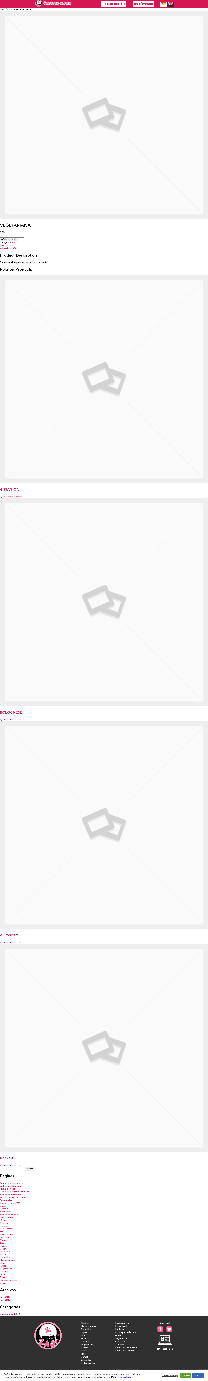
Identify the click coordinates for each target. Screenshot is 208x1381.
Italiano (3, 1246)
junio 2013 (5, 1300)
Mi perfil (4, 1220)
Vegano (4, 1249)
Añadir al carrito (9, 239)
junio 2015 (5, 1297)
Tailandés (4, 1272)
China (3, 1243)
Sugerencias (6, 1200)
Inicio (2, 9)
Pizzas (10, 9)
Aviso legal (5, 1212)
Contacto (5, 1209)
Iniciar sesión (114, 4)
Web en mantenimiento (11, 1186)
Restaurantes (6, 1229)
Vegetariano (6, 1269)
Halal (2, 1232)
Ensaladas (5, 1252)
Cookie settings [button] (170, 1376)
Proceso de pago (8, 1280)
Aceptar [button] (186, 1376)
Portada (4, 1226)
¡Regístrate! (143, 4)
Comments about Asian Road (14, 1192)
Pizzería (4, 1277)
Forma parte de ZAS (10, 1203)
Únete (3, 1206)
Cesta (3, 1283)
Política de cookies (9, 1215)
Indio (2, 1263)
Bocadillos (5, 1257)
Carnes (3, 1240)
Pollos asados (7, 1235)
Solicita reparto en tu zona (13, 1198)
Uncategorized (7, 1314)
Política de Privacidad (10, 1195)
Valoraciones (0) (8, 248)
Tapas (3, 1266)
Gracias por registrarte (11, 1183)
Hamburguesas (7, 1260)
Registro (4, 1223)
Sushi (2, 1274)
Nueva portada (7, 1189)
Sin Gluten (5, 1237)
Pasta (3, 1254)
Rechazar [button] (198, 1376)
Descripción (6, 245)
